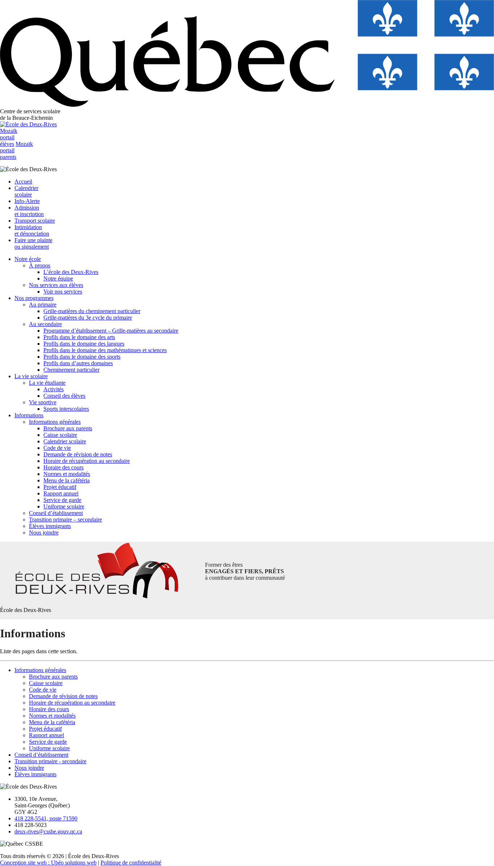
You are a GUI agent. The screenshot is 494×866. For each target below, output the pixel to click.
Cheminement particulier (71, 370)
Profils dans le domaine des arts (79, 337)
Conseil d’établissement (56, 513)
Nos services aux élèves (56, 285)
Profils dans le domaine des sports (81, 357)
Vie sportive (42, 402)
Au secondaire (45, 324)
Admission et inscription (29, 210)
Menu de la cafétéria (66, 480)
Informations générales (55, 422)
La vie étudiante (47, 383)
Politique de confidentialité (131, 862)
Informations (28, 415)
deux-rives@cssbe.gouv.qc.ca (48, 831)
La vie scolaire (31, 376)
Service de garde (62, 500)
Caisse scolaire (60, 435)
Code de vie (57, 448)
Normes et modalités (66, 474)
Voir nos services (62, 291)
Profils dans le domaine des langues (83, 344)
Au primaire (42, 304)
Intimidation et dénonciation (31, 230)
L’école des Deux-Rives (70, 272)
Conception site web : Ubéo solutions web (48, 862)
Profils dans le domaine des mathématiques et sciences (105, 350)
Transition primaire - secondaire (50, 761)
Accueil (23, 181)
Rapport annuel (60, 493)
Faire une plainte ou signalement (33, 243)
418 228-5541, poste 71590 (45, 818)
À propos (39, 265)
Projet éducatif (59, 487)
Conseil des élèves (64, 396)
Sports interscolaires (66, 409)
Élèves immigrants (50, 526)
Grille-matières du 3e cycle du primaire (87, 317)
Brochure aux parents (67, 428)
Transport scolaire (34, 220)
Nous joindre (44, 532)
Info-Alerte (27, 201)
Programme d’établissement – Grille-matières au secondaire (110, 331)
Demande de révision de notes (77, 454)
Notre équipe (58, 278)
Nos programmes (34, 298)
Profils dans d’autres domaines (78, 363)
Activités (53, 389)
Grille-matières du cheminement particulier (91, 311)
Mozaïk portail (8, 137)
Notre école (27, 259)
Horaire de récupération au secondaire (86, 461)
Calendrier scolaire (26, 191)
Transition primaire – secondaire (65, 519)
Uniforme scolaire (63, 506)
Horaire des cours (63, 467)
